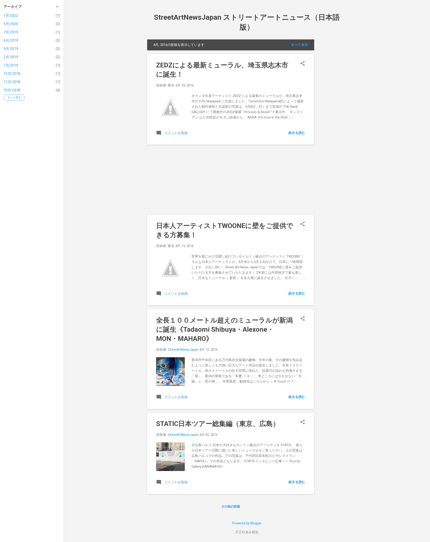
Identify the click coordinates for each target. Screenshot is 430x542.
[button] (302, 64)
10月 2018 (12, 90)
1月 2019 (11, 65)
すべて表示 (299, 45)
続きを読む (296, 133)
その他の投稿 (230, 506)
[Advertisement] (332, 106)
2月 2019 (11, 57)
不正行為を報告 (247, 532)
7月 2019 (11, 32)
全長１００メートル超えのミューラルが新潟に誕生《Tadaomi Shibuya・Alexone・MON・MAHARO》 (224, 329)
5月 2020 (11, 24)
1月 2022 (11, 15)
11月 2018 (12, 82)
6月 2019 (11, 40)
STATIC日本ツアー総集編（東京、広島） (218, 424)
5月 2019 (11, 49)
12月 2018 (12, 73)
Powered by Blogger (247, 523)
